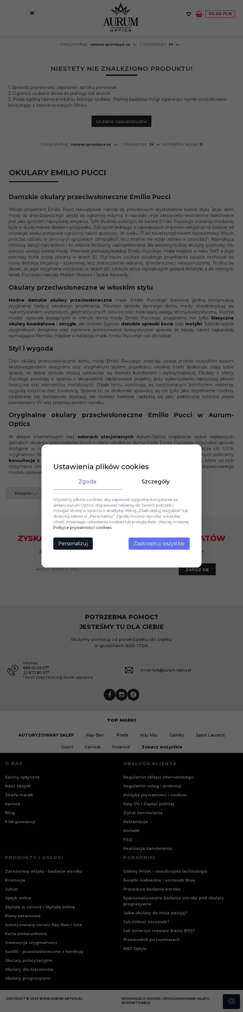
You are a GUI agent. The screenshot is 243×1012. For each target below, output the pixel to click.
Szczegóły (156, 481)
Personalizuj (73, 543)
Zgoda (87, 481)
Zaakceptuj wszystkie (159, 543)
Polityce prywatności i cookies (82, 527)
